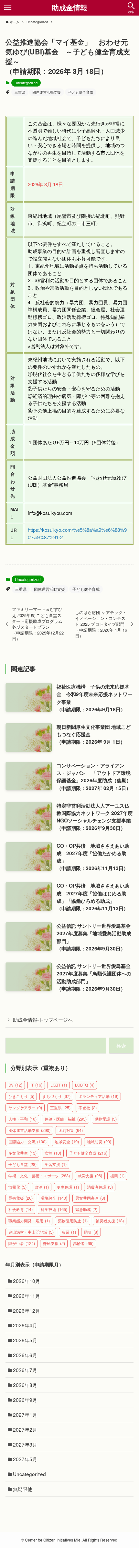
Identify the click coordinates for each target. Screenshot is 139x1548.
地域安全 (67, 1141)
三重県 (20, 92)
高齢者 (83, 1243)
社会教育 (20, 1209)
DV (15, 1085)
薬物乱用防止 (73, 1220)
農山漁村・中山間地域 (31, 1232)
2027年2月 (25, 1429)
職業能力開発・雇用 (29, 1220)
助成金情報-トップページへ (43, 1019)
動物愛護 (106, 1119)
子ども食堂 (22, 1164)
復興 (117, 1175)
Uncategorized (26, 82)
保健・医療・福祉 (66, 1119)
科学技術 (54, 1209)
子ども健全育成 (80, 92)
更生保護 (68, 1187)
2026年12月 (26, 1310)
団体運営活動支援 (46, 92)
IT (36, 1085)
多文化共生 (22, 1153)
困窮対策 (71, 1130)
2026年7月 (25, 1369)
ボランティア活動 (98, 1096)
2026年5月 (25, 1340)
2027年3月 (25, 1444)
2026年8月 (25, 1384)
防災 (91, 1232)
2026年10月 (26, 1280)
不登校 (88, 1107)
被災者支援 (110, 1220)
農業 (69, 1232)
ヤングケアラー (25, 1107)
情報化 (17, 1187)
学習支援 (56, 1164)
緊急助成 (86, 1209)
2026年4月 (25, 1325)
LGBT (58, 1085)
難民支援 (54, 1243)
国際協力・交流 (27, 1141)
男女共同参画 (90, 1198)
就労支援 (90, 1175)
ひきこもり (21, 1096)
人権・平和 (22, 1119)
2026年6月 (25, 1354)
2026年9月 (25, 1399)
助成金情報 (69, 7)
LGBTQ (84, 1085)
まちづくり (56, 1096)
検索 (121, 1045)
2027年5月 (25, 1458)
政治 (42, 1187)
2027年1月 (25, 1414)
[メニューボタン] (8, 8)
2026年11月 (26, 1295)
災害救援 (20, 1198)
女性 (53, 1153)
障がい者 (21, 1243)
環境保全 (54, 1198)
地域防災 (99, 1141)
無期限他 (22, 1488)
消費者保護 (100, 1187)
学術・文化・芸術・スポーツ (39, 1175)
